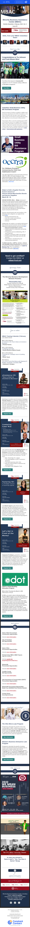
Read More (7, 88)
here (6, 215)
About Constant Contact (18, 915)
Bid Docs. (15, 660)
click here (15, 248)
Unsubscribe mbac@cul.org (15, 914)
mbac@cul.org (15, 260)
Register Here (7, 413)
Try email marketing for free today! (15, 925)
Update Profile (10, 915)
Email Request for (7, 660)
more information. (11, 637)
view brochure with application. (14, 129)
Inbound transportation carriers (13, 227)
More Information (8, 737)
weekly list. (10, 659)
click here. (11, 181)
